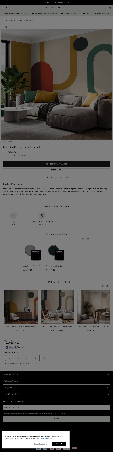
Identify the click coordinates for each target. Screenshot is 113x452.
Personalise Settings (40, 444)
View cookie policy (47, 438)
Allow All (59, 444)
